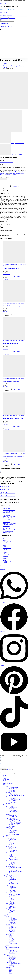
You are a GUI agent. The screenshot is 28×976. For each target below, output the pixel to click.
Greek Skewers (12, 810)
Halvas (10, 961)
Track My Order (7, 541)
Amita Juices (12, 926)
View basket (3, 769)
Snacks (10, 849)
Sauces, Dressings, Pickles (12, 866)
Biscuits (11, 841)
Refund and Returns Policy (9, 510)
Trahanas (11, 898)
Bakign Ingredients (10, 903)
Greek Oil (11, 878)
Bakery (4, 954)
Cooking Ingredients (11, 877)
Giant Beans (12, 886)
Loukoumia (11, 959)
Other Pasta (11, 902)
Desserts (17, 171)
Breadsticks (11, 966)
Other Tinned (12, 865)
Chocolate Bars (12, 839)
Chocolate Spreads (13, 859)
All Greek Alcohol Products (12, 947)
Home (4, 775)
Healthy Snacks (12, 847)
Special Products (7, 780)
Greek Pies (11, 831)
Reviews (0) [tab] (6, 190)
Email (19, 183)
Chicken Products (13, 807)
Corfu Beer (11, 950)
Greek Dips (8, 793)
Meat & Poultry (9, 806)
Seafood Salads (12, 801)
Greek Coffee (12, 918)
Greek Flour (12, 905)
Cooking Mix (12, 910)
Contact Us (5, 542)
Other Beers (12, 953)
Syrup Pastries (12, 957)
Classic (10, 969)
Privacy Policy (6, 512)
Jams (19, 303)
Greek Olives (12, 862)
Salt (10, 881)
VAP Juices (11, 933)
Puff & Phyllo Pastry (14, 833)
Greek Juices (9, 925)
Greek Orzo (12, 895)
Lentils (10, 889)
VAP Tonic (11, 939)
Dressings (11, 873)
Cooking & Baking (7, 875)
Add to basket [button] (6, 274)
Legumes (8, 885)
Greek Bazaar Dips (13, 794)
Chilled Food (6, 784)
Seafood (8, 814)
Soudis (1, 174)
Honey (10, 855)
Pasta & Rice (9, 893)
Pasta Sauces (12, 869)
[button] (1, 19)
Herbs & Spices (12, 879)
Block (7, 835)
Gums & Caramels (13, 850)
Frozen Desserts (13, 830)
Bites (10, 971)
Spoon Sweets (3, 173)
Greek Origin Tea (13, 921)
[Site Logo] (7, 18)
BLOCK (8, 803)
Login (4, 540)
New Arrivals (6, 776)
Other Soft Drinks (13, 943)
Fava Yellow (12, 890)
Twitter (6, 183)
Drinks (4, 915)
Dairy (7, 786)
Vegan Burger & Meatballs (15, 821)
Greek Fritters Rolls (13, 825)
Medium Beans (12, 887)
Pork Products (12, 809)
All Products (11, 171)
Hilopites (11, 897)
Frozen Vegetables (13, 819)
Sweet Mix (11, 911)
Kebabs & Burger (13, 811)
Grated (10, 973)
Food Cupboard (23, 171)
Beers (7, 949)
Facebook (2, 183)
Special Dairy (12, 791)
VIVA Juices (12, 931)
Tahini (23, 453)
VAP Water (11, 941)
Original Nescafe (13, 919)
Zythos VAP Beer (13, 951)
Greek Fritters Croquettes (15, 822)
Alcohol (5, 946)
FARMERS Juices (13, 927)
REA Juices (11, 930)
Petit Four (11, 965)
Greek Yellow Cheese (14, 788)
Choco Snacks (12, 851)
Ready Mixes (9, 909)
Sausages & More (10, 797)
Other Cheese (12, 790)
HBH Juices (12, 929)
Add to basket (4, 179)
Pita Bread (11, 829)
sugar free (13, 174)
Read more (5, 311)
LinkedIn (11, 183)
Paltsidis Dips (16, 795)
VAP (10, 942)
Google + (15, 183)
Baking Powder (12, 907)
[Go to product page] (15, 252)
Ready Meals (12, 826)
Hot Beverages (9, 917)
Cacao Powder (12, 922)
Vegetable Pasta (12, 901)
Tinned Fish (12, 863)
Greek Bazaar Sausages (14, 799)
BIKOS (11, 938)
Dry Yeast (11, 906)
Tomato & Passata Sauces (15, 867)
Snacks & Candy (10, 846)
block (7, 945)
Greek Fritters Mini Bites (15, 823)
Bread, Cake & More (14, 834)
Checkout (9, 769)
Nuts (10, 842)
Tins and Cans (9, 861)
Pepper (10, 882)
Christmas (5, 778)
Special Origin (12, 923)
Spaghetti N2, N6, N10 (14, 894)
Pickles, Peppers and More (15, 871)
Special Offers (6, 779)
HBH (10, 937)
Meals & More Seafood (14, 817)
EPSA (10, 935)
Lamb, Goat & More (14, 813)
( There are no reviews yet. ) (6, 162)
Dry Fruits (11, 843)
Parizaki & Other (13, 802)
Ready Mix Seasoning (14, 883)
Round (10, 970)
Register (5, 538)
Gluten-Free (6, 782)
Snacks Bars (12, 845)
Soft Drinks (8, 934)
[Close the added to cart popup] (12, 769)
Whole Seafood (12, 815)
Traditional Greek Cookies (15, 963)
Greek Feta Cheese (13, 787)
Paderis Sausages (13, 798)
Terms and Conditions (8, 511)
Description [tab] (5, 189)
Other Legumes (12, 891)
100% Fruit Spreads (13, 857)
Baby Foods (12, 913)
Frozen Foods (6, 805)
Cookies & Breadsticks (11, 962)
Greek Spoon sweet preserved (17, 173)
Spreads (22, 303)
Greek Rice (11, 899)
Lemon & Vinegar (13, 870)
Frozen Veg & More (7, 783)
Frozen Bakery (9, 827)
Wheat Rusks (9, 967)
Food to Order (6, 508)
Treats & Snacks (10, 838)
